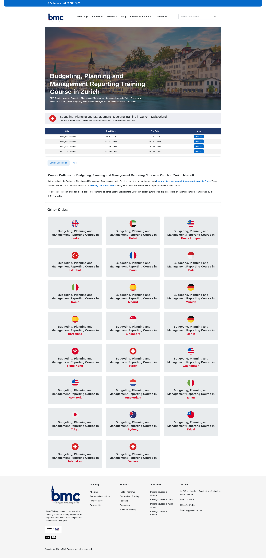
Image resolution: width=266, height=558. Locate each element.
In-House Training (128, 509)
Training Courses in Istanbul (158, 513)
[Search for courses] (215, 16)
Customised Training (129, 496)
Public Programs (127, 492)
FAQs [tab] (74, 163)
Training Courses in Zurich (103, 185)
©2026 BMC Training (65, 549)
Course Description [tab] (58, 163)
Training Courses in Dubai (161, 499)
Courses (96, 16)
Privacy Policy (96, 501)
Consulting (125, 505)
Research (124, 501)
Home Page (82, 16)
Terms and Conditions (100, 496)
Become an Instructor (141, 16)
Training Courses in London (158, 493)
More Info (198, 136)
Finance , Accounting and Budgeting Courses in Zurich (183, 181)
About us (94, 492)
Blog (123, 16)
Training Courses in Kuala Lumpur (161, 505)
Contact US (161, 16)
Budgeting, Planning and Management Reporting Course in (75, 234)
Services (111, 16)
